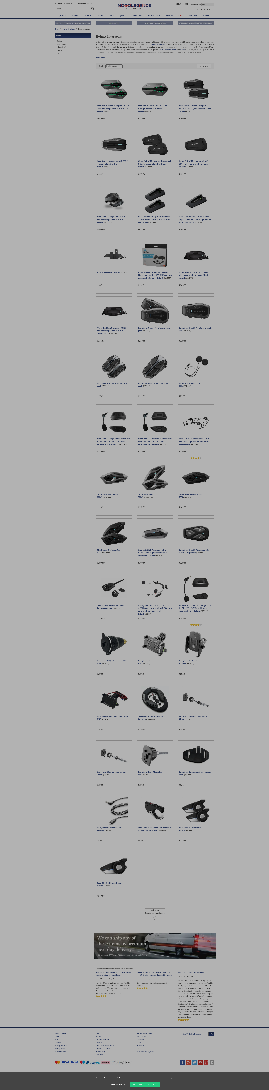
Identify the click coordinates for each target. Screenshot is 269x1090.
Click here (144, 1078)
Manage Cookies (119, 1084)
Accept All (152, 1084)
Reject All (137, 1084)
